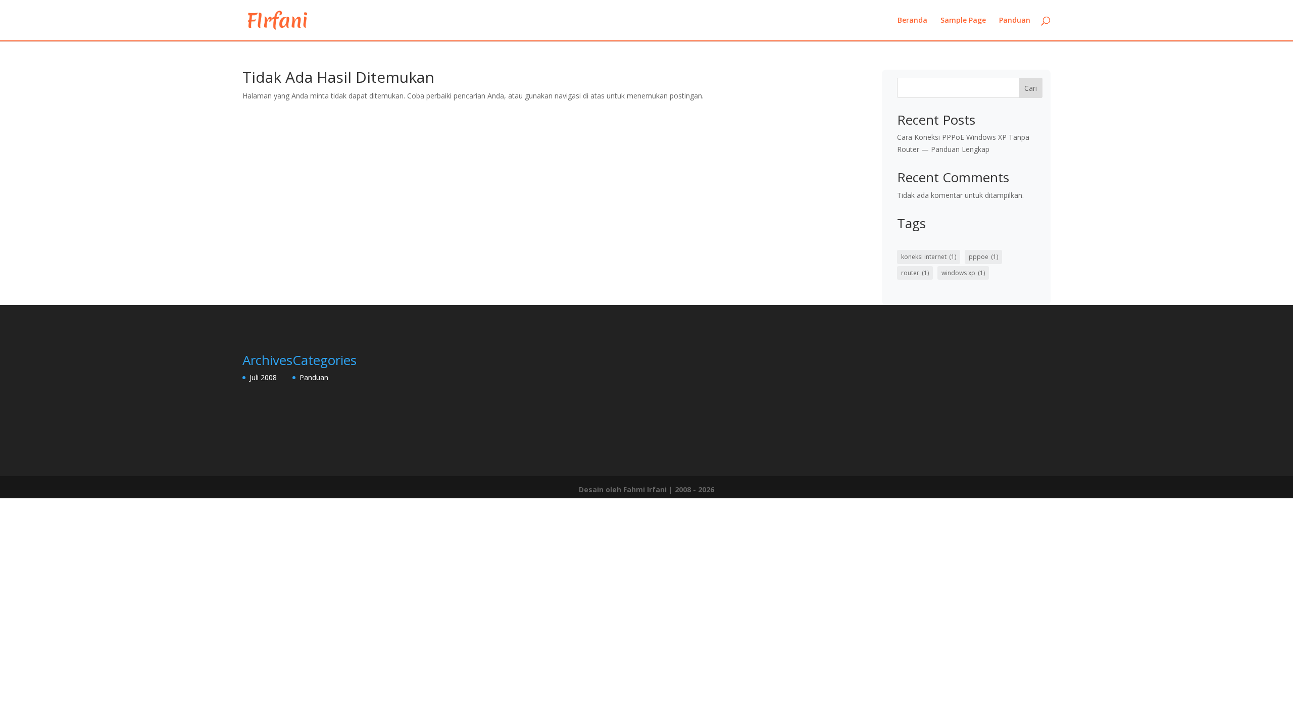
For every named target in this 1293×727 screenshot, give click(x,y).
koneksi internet (928, 256)
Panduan (1014, 21)
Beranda (912, 21)
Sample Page (963, 21)
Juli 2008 (263, 377)
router (915, 273)
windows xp (963, 273)
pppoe (983, 256)
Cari (1030, 88)
